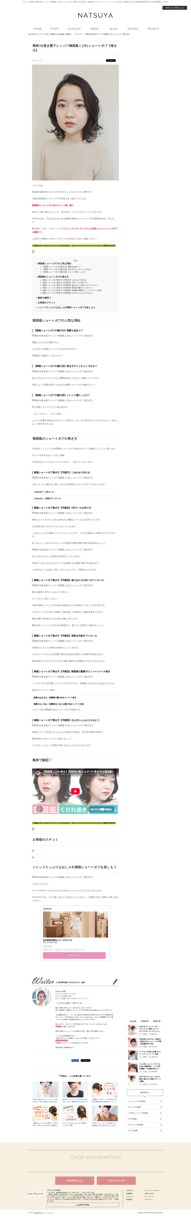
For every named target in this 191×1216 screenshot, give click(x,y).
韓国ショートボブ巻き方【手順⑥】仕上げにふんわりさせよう (67, 293)
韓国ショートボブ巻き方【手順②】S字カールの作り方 (64, 283)
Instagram (100, 1166)
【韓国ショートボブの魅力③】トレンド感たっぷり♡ (64, 272)
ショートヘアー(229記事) (137, 1101)
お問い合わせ (149, 1193)
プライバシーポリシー (152, 1190)
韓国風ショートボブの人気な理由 (54, 263)
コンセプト (130, 1196)
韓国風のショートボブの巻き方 (53, 277)
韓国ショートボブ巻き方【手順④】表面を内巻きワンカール (67, 288)
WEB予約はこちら (74, 1180)
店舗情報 (129, 1193)
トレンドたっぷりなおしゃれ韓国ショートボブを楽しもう (66, 307)
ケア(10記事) (132, 1119)
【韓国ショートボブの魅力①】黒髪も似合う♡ (61, 267)
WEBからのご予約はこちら (174, 8)
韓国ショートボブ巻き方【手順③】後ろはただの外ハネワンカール (69, 285)
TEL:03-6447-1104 (116, 1180)
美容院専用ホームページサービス (44, 1213)
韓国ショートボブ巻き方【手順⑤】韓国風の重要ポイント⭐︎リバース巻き (72, 290)
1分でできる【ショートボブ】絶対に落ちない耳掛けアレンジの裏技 (150, 1079)
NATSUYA (130, 1190)
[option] (75, 933)
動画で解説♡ (44, 298)
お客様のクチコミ (47, 302)
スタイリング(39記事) (135, 1125)
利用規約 (129, 1199)
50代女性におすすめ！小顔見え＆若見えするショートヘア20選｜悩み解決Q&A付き (150, 1041)
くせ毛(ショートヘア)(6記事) (138, 1113)
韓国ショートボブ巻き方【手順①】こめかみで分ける (64, 280)
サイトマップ (149, 1196)
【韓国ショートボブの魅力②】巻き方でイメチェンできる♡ (67, 269)
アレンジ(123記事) (134, 1107)
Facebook (91, 1166)
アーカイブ (148, 1199)
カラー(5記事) (133, 1130)
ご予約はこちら (74, 955)
